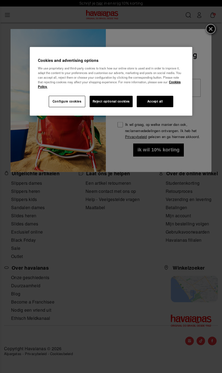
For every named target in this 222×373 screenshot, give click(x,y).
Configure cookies (67, 101)
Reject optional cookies (111, 101)
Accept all (155, 101)
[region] (111, 81)
